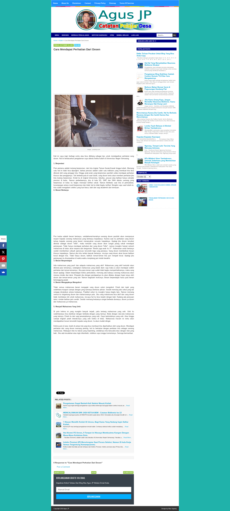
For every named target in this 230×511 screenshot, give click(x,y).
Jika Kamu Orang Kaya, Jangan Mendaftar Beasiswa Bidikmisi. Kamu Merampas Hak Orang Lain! (160, 102)
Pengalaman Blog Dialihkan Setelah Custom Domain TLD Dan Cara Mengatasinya (159, 76)
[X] (3, 252)
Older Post (128, 472)
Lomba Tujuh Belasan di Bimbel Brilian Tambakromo (158, 127)
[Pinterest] (3, 259)
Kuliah (77, 45)
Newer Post (59, 472)
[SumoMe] (3, 272)
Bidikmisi (65, 35)
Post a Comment (63, 467)
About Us (65, 3)
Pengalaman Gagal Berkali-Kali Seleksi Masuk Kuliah (87, 403)
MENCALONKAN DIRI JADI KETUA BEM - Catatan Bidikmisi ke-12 (92, 413)
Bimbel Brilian (123, 35)
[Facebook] (3, 245)
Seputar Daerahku (99, 35)
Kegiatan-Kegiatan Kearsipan (148, 137)
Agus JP (66, 508)
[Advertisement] (94, 71)
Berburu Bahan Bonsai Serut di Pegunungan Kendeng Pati (157, 88)
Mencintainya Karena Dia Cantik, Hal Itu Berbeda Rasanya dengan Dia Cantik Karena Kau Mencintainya (156, 115)
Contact (88, 3)
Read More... (128, 437)
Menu (57, 35)
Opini (112, 35)
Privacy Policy (100, 3)
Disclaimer (76, 3)
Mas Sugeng (172, 508)
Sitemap (112, 3)
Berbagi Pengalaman (80, 35)
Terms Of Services (127, 3)
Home (55, 3)
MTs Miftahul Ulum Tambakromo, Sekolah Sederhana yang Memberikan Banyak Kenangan (160, 161)
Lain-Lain (135, 35)
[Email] (3, 265)
